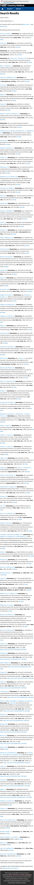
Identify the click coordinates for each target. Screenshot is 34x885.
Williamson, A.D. (11, 77)
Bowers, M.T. (17, 754)
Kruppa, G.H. (12, 487)
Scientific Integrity (23, 879)
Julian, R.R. (3, 578)
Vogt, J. (2, 237)
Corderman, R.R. (4, 131)
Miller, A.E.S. (3, 842)
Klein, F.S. (8, 425)
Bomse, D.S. (11, 368)
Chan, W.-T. (28, 467)
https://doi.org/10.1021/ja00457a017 (10, 659)
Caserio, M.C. (13, 58)
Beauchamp (3, 26)
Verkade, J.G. (3, 297)
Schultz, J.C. (3, 435)
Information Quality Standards (12, 881)
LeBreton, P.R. (13, 131)
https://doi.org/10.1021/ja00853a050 (10, 688)
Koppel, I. (15, 701)
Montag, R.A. (27, 295)
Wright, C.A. (3, 391)
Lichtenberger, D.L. (21, 536)
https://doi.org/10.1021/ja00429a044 (17, 697)
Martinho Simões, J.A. (6, 831)
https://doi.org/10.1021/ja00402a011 (10, 743)
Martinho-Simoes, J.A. (6, 573)
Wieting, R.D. (10, 211)
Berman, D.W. (4, 256)
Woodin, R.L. (3, 714)
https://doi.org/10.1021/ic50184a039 (10, 649)
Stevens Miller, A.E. (5, 663)
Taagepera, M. (22, 701)
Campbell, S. (3, 534)
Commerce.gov (25, 881)
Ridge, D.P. (3, 94)
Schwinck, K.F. (11, 536)
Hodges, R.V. (3, 295)
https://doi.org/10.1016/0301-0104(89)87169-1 (13, 797)
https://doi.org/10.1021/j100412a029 (17, 678)
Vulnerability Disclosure (9, 877)
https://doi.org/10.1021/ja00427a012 (10, 776)
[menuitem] (2, 9)
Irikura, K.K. (3, 820)
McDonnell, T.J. (11, 304)
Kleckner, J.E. (10, 148)
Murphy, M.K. (3, 140)
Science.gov (11, 883)
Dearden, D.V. (4, 752)
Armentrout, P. (4, 188)
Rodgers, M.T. (19, 534)
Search (9, 9)
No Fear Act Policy (22, 877)
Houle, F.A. (3, 196)
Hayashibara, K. (4, 487)
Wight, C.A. (3, 325)
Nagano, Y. (3, 523)
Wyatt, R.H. (3, 113)
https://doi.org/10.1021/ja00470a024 (13, 720)
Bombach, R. (3, 414)
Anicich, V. (11, 256)
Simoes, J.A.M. (4, 475)
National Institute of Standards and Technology (3, 5)
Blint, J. (2, 66)
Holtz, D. (9, 33)
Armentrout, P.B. (4, 249)
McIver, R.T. (29, 701)
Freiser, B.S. (3, 85)
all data (18, 47)
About (18, 9)
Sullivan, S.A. (3, 157)
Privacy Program (24, 873)
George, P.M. (3, 270)
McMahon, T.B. (22, 58)
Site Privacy (8, 873)
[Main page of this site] (2, 9)
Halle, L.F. (12, 346)
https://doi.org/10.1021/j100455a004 (10, 732)
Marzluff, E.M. (11, 534)
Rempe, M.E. (3, 536)
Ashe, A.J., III (21, 467)
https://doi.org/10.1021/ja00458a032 (13, 711)
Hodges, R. (12, 188)
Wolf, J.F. (2, 701)
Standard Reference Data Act (10, 868)
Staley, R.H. (3, 104)
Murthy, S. (9, 523)
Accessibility (15, 873)
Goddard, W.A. (10, 848)
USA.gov (18, 883)
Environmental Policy (11, 879)
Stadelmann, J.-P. (21, 414)
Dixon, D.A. (3, 33)
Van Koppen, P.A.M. (8, 754)
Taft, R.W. (12, 703)
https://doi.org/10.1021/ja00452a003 (13, 785)
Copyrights (5, 875)
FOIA (29, 877)
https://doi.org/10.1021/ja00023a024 (18, 666)
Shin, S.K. (2, 506)
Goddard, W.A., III (12, 820)
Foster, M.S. (3, 43)
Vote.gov (23, 883)
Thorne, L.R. (21, 358)
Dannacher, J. (11, 414)
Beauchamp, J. (27, 24)
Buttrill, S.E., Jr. (22, 131)
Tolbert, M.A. (3, 458)
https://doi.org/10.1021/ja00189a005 (13, 762)
